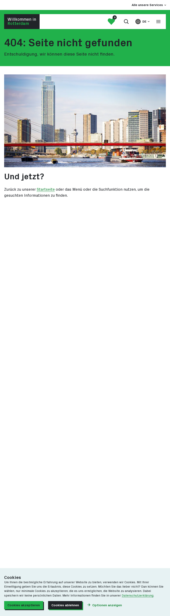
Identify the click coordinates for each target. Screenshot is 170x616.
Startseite (46, 190)
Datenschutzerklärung (137, 595)
